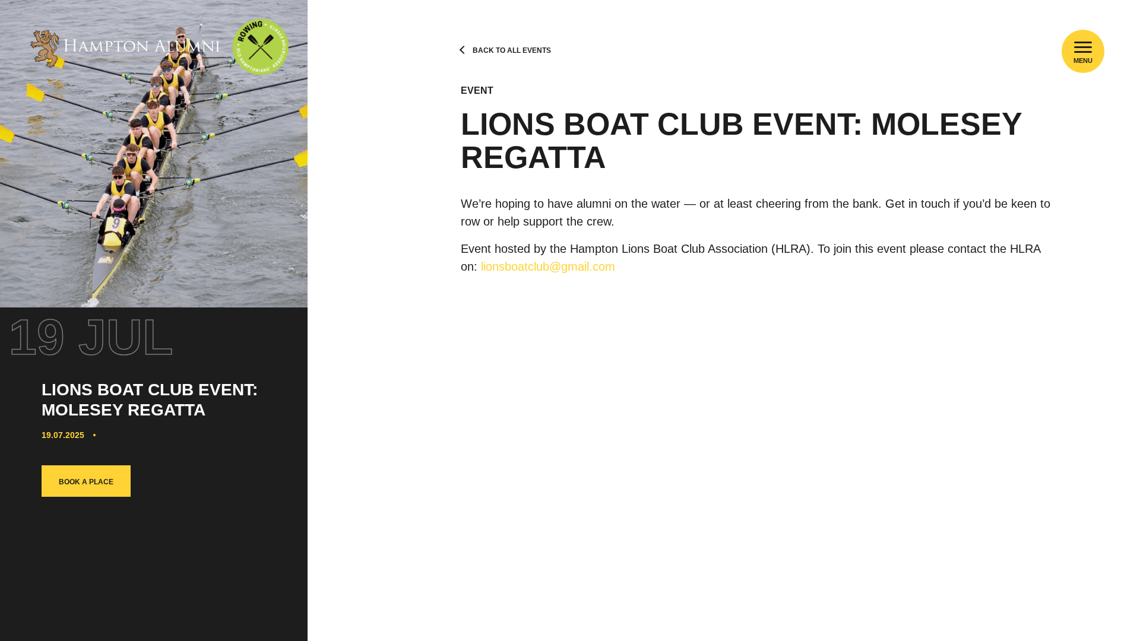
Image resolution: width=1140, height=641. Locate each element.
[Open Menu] (1083, 47)
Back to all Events (512, 50)
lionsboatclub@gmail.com (548, 266)
